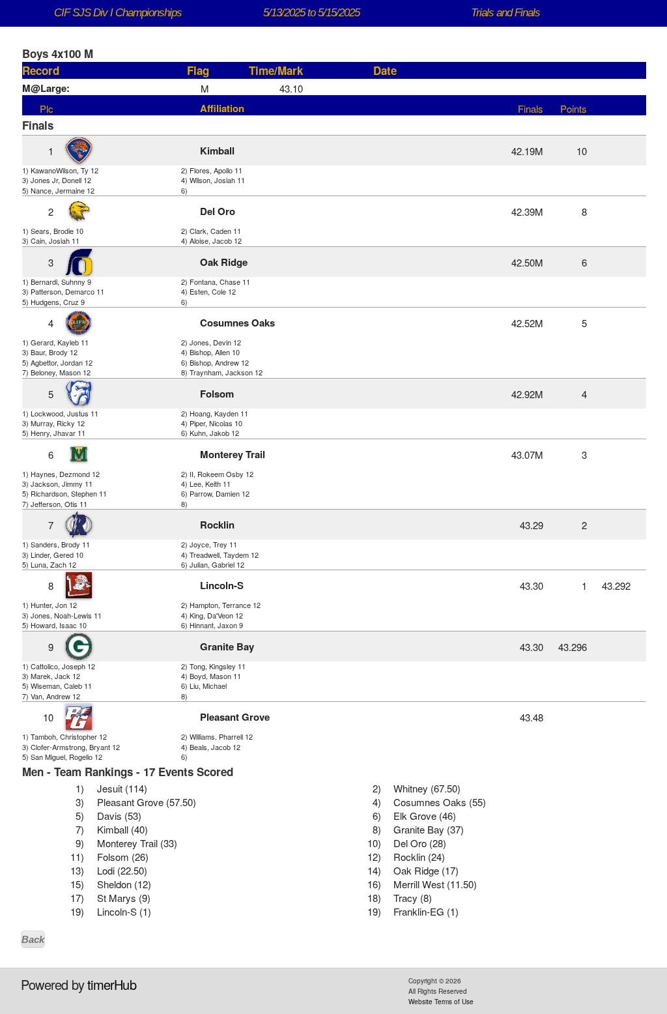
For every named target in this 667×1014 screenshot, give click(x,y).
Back (32, 939)
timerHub (111, 984)
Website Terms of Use (441, 1001)
